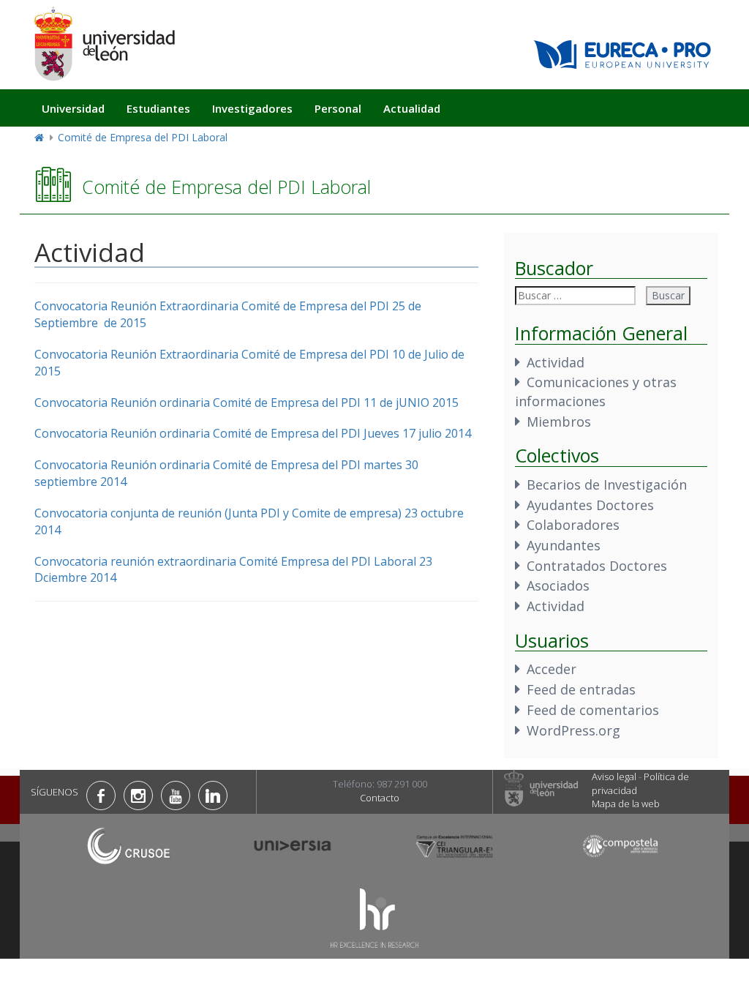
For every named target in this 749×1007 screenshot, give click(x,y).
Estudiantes (158, 108)
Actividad (555, 362)
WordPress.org (573, 730)
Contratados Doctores (597, 565)
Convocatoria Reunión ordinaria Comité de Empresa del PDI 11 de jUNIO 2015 (246, 402)
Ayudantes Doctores (590, 505)
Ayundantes (564, 545)
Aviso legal (614, 776)
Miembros (559, 421)
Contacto (379, 797)
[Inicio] (104, 43)
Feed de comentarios (593, 710)
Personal (338, 108)
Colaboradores (573, 525)
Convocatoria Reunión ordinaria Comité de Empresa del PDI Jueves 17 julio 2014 (252, 433)
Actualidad (411, 108)
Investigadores (252, 108)
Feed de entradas (581, 689)
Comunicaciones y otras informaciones (596, 391)
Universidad (73, 108)
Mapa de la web (626, 803)
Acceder (551, 669)
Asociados (558, 585)
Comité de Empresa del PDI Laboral (142, 137)
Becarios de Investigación (607, 484)
